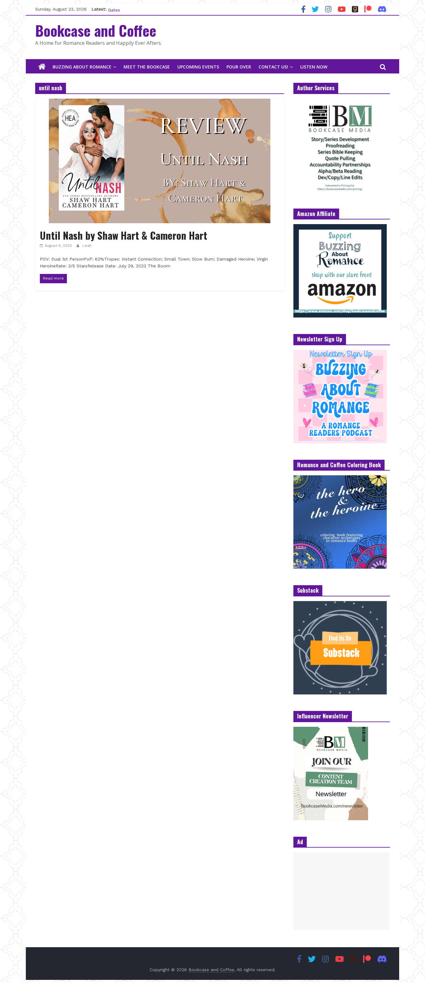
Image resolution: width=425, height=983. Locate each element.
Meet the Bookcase (147, 67)
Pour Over (239, 67)
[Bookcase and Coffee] (42, 66)
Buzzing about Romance (82, 67)
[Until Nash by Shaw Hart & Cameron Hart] (159, 103)
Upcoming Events (198, 67)
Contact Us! (273, 67)
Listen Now (313, 67)
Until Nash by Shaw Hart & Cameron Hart (123, 235)
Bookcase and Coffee (95, 30)
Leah (86, 245)
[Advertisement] (341, 891)
